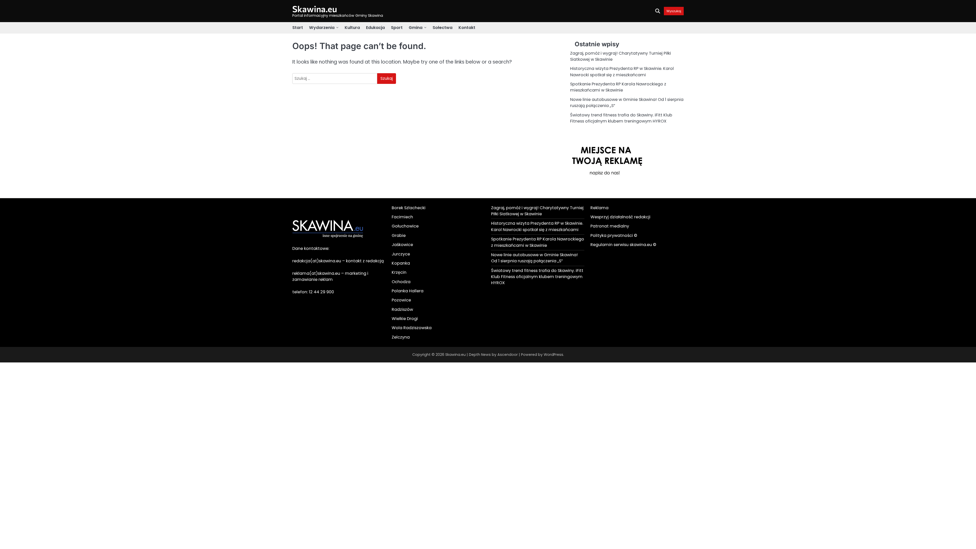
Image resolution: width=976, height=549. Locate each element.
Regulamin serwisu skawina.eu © (623, 245)
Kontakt (467, 27)
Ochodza (401, 282)
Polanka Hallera (407, 291)
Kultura (352, 27)
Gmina (415, 27)
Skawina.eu (314, 9)
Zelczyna (401, 337)
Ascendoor (507, 354)
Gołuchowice (405, 226)
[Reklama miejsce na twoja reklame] (608, 190)
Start (297, 27)
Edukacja (375, 27)
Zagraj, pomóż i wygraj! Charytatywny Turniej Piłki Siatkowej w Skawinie (537, 211)
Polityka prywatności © (613, 235)
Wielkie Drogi (405, 319)
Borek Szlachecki (408, 208)
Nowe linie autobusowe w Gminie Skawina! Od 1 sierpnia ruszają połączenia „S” (534, 258)
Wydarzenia (321, 27)
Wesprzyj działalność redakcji (620, 217)
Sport (397, 27)
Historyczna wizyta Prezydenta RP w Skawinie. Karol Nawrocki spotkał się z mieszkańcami (622, 72)
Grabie (399, 235)
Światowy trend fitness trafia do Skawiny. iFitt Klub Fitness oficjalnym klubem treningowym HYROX (621, 118)
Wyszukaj (673, 11)
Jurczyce (401, 254)
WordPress (553, 354)
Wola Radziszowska (412, 328)
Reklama (599, 208)
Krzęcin (399, 272)
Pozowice (401, 300)
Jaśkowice (402, 245)
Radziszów (402, 309)
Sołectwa (442, 27)
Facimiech (402, 217)
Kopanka (401, 263)
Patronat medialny (609, 226)
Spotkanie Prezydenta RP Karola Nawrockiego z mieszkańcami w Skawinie (618, 87)
